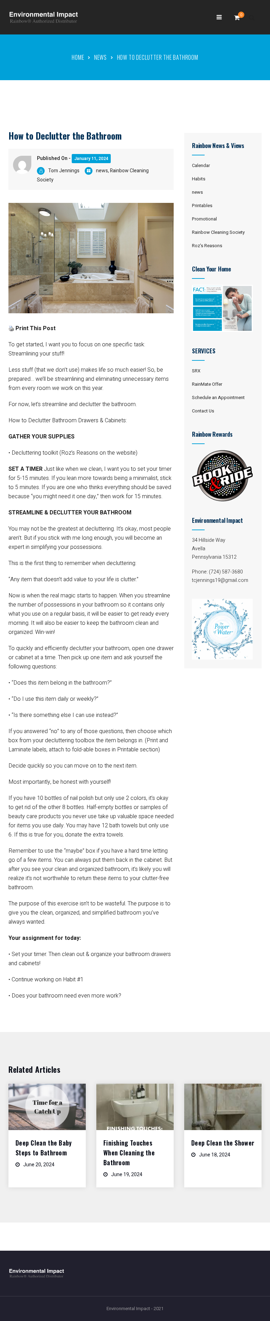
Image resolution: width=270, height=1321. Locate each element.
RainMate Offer (207, 384)
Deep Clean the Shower (222, 1142)
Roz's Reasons (207, 245)
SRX (196, 370)
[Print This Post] (11, 328)
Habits (198, 178)
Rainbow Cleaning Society (218, 232)
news (100, 57)
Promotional (204, 219)
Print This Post (35, 328)
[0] (237, 19)
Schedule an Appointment (218, 397)
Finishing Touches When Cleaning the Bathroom (129, 1152)
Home (78, 57)
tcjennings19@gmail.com (220, 580)
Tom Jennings (63, 170)
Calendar (201, 165)
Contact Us (203, 411)
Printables (202, 205)
